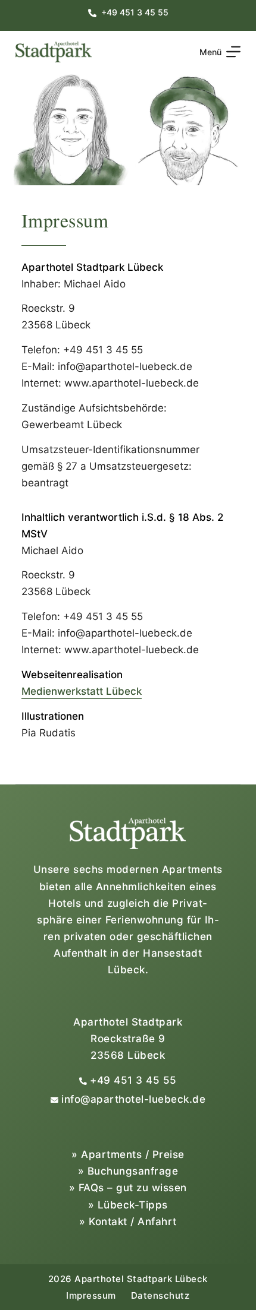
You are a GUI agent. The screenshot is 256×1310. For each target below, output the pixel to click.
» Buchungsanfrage (128, 1171)
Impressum (91, 1295)
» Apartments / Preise (128, 1154)
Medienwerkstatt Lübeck (81, 691)
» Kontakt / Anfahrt (128, 1221)
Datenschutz (160, 1295)
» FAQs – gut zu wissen (128, 1188)
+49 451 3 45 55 (133, 1080)
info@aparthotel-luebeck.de (133, 1099)
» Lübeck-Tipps (128, 1205)
